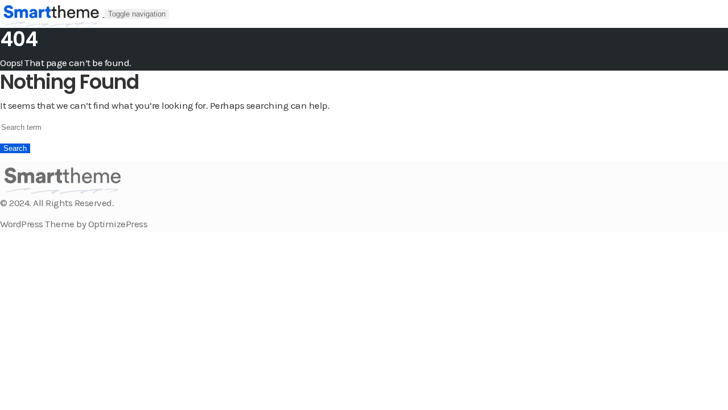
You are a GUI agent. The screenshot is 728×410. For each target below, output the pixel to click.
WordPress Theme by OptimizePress (73, 223)
